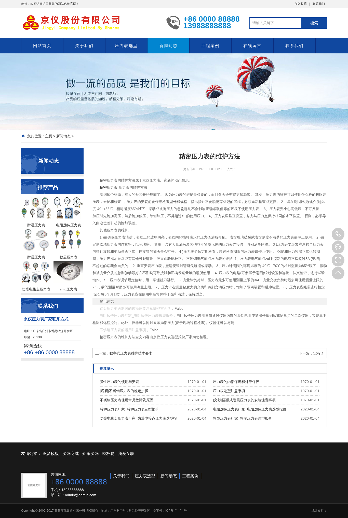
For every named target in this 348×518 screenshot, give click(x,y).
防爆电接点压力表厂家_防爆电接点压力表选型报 (138, 418)
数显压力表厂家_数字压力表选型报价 (242, 418)
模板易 (108, 453)
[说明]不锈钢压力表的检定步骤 (124, 391)
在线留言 (252, 45)
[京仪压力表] (90, 22)
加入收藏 (301, 4)
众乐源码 (90, 453)
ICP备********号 (176, 510)
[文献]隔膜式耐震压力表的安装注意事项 (244, 400)
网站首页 (42, 45)
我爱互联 (126, 453)
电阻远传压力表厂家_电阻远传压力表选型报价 (249, 409)
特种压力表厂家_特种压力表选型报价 (129, 409)
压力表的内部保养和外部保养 (236, 382)
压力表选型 (126, 45)
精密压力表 (108, 187)
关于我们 (84, 45)
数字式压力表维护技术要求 (131, 353)
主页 (48, 136)
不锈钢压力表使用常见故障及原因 (126, 400)
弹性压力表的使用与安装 (119, 382)
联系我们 (319, 4)
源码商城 (70, 453)
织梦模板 (51, 453)
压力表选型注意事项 (229, 391)
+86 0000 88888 (338, 234)
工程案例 (210, 45)
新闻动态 (168, 45)
